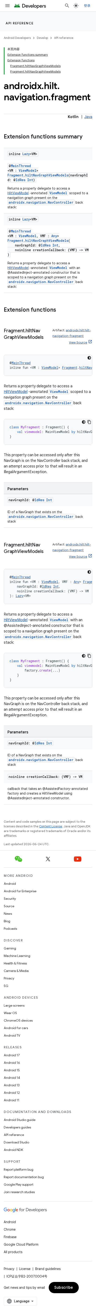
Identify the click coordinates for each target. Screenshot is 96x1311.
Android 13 (12, 1085)
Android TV (12, 1035)
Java (88, 117)
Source (9, 906)
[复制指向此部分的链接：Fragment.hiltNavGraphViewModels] (8, 344)
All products (13, 1252)
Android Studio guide (19, 1120)
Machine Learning (17, 956)
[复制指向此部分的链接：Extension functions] (60, 310)
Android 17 (12, 1055)
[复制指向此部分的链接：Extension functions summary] (87, 137)
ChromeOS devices (18, 1020)
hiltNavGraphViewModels (46, 175)
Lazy (26, 154)
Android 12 (12, 1093)
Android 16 (12, 1063)
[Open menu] (7, 5)
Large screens (14, 1005)
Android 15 (12, 1070)
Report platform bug (18, 1169)
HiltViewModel (18, 193)
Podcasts (10, 928)
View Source (78, 342)
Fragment (15, 175)
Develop (42, 38)
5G (6, 986)
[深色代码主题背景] (89, 358)
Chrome (10, 1229)
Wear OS (10, 1013)
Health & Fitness (15, 963)
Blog (7, 921)
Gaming (10, 948)
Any (54, 236)
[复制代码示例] (89, 422)
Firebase (10, 1237)
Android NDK (13, 1150)
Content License (50, 826)
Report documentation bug (24, 1177)
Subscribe (63, 1287)
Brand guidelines (48, 1269)
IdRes (20, 180)
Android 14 (12, 1078)
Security (10, 898)
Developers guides (17, 1127)
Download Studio (16, 1142)
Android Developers (17, 38)
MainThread (21, 166)
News (8, 913)
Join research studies (19, 1192)
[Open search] (67, 5)
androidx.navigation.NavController (41, 202)
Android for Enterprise (20, 891)
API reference (20, 23)
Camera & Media (16, 971)
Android (10, 883)
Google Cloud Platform (21, 1244)
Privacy (9, 978)
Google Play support (18, 1184)
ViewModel (27, 170)
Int (30, 180)
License (25, 1269)
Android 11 (11, 1100)
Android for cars (16, 1028)
